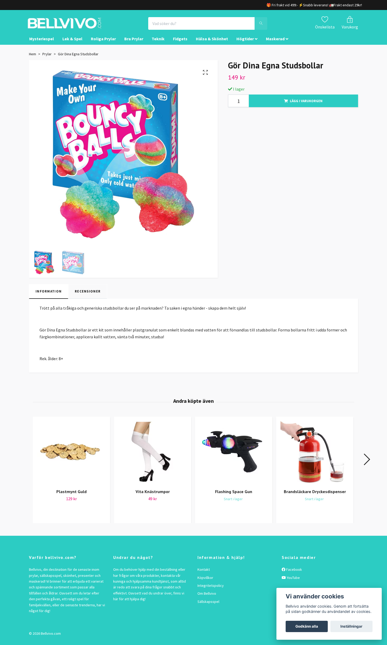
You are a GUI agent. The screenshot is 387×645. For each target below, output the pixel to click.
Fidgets (180, 43)
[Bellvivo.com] (79, 25)
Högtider (245, 43)
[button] (366, 464)
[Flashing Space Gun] (233, 457)
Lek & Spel (72, 43)
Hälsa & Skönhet (212, 43)
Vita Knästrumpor (153, 496)
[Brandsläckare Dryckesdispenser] (314, 457)
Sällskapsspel (208, 606)
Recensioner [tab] (88, 296)
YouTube (293, 582)
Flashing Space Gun (233, 496)
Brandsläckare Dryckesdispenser (315, 496)
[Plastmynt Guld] (71, 457)
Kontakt (203, 574)
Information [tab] (49, 296)
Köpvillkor (205, 582)
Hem (32, 58)
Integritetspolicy (210, 590)
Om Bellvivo (206, 598)
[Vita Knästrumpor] (152, 457)
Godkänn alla (306, 626)
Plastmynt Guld (71, 496)
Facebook (293, 574)
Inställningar (351, 626)
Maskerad (275, 43)
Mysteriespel (41, 43)
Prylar (47, 58)
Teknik (158, 43)
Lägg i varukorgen (306, 105)
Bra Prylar (133, 43)
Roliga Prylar (103, 43)
